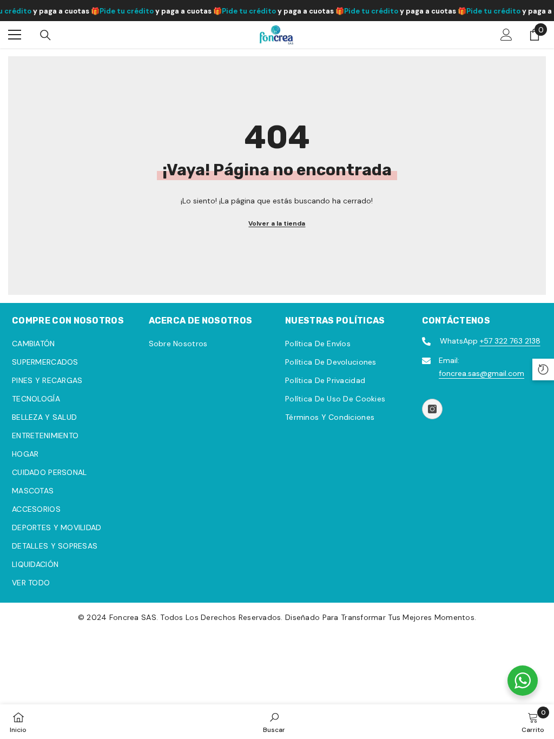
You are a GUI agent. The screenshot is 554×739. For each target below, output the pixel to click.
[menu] (14, 34)
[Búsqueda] (45, 35)
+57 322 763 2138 (510, 341)
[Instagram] (432, 409)
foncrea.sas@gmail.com (481, 373)
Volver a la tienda (276, 223)
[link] (274, 722)
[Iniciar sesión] (506, 35)
